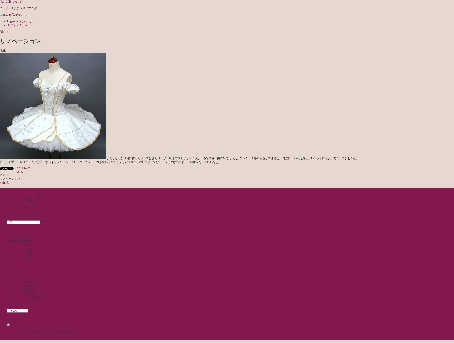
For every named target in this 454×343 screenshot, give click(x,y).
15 (12, 252)
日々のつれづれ (24, 196)
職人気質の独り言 (11, 1)
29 (12, 260)
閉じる (4, 31)
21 (9, 256)
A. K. (20, 171)
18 (23, 252)
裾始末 (18, 293)
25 (23, 256)
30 (16, 260)
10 (19, 248)
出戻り (18, 285)
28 (9, 260)
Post (17, 267)
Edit (22, 267)
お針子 (4, 174)
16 (16, 252)
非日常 (18, 207)
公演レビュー (22, 204)
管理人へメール (17, 25)
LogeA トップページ (20, 21)
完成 (17, 289)
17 (19, 252)
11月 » (19, 264)
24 (19, 256)
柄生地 (4, 182)
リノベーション (10, 178)
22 (12, 256)
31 (19, 260)
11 (23, 248)
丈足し (18, 281)
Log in (11, 267)
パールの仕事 (22, 296)
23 (16, 256)
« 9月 (10, 264)
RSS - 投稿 (16, 325)
